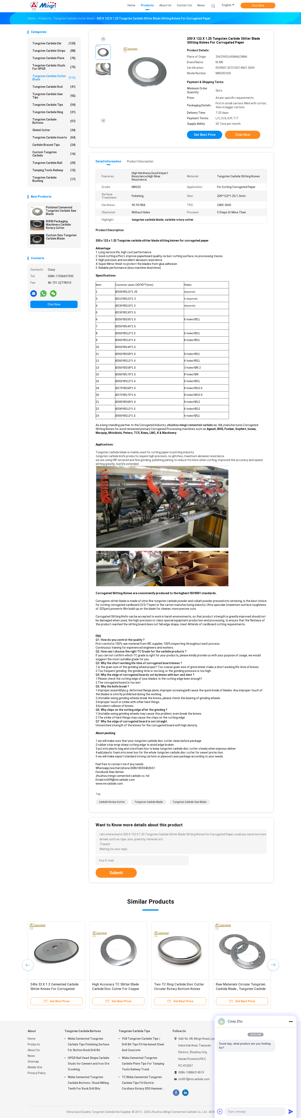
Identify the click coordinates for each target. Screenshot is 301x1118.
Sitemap (33, 1061)
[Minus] (290, 1021)
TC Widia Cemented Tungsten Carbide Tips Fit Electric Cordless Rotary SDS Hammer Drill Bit (142, 1083)
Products (34, 1044)
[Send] (290, 1111)
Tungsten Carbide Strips (54, 50)
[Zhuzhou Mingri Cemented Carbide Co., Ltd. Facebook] (176, 1092)
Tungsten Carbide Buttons (54, 121)
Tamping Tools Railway (54, 170)
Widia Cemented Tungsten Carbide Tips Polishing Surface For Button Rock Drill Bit (88, 1044)
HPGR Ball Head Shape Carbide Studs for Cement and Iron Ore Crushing (88, 1063)
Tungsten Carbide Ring (54, 112)
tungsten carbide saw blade (189, 802)
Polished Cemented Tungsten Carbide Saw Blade (61, 211)
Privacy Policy (37, 1073)
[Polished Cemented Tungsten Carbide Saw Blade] (37, 211)
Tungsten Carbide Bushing (54, 179)
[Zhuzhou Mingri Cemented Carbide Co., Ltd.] (44, 6)
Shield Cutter (54, 130)
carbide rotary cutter (112, 802)
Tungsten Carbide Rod (54, 86)
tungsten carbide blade (149, 802)
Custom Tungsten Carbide (54, 154)
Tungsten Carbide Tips (54, 104)
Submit (116, 872)
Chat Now (258, 5)
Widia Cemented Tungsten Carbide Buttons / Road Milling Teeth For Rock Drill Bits (88, 1082)
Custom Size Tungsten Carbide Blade (61, 237)
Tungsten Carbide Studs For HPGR (54, 67)
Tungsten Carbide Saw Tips (54, 95)
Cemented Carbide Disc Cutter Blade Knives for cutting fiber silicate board (115, 988)
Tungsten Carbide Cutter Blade (54, 77)
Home (31, 1038)
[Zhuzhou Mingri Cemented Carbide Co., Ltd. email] (33, 293)
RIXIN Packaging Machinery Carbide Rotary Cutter (58, 224)
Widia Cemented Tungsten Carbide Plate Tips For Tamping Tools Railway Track (143, 1063)
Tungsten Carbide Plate (54, 58)
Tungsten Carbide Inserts (54, 137)
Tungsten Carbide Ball (54, 162)
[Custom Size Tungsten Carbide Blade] (37, 239)
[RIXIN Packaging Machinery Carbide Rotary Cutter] (37, 225)
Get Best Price (204, 135)
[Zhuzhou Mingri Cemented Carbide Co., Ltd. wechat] (53, 293)
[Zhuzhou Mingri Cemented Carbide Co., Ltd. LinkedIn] (185, 1092)
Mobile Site (35, 1067)
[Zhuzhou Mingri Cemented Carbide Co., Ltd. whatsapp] (43, 293)
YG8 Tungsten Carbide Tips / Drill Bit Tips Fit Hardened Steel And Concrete (143, 1044)
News (31, 1055)
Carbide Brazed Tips (54, 144)
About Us (34, 1050)
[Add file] (220, 1111)
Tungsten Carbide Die (54, 43)
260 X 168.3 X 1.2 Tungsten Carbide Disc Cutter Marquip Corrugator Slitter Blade (175, 988)
